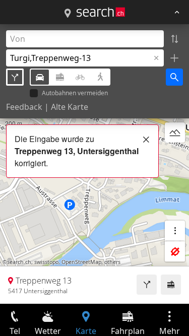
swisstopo (46, 261)
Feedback (24, 106)
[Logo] (101, 12)
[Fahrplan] (171, 285)
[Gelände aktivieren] (175, 132)
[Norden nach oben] (175, 157)
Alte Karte (69, 106)
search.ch (19, 261)
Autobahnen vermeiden (75, 93)
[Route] (147, 285)
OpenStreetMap (81, 261)
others (112, 261)
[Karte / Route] (68, 14)
